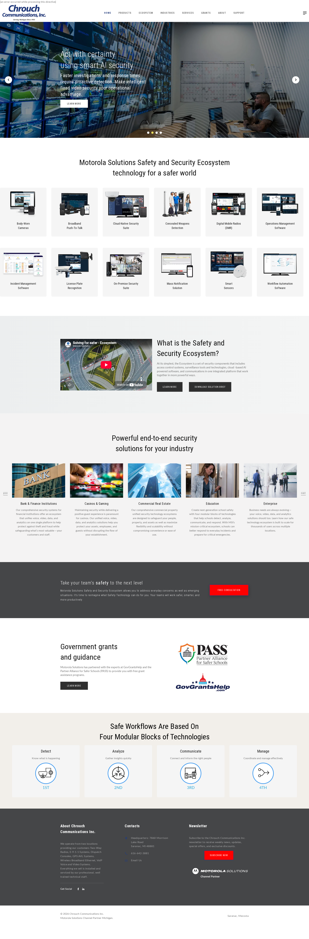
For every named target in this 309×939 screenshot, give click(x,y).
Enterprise (270, 504)
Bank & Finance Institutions (38, 504)
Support (239, 13)
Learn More (74, 104)
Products (125, 13)
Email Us (136, 860)
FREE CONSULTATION (229, 590)
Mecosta (243, 916)
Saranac (232, 916)
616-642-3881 (140, 853)
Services (188, 13)
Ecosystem (146, 13)
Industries (167, 13)
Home (107, 13)
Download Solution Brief (210, 387)
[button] (148, 133)
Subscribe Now (219, 855)
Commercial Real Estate (154, 504)
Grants (206, 13)
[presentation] (5, 493)
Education (212, 504)
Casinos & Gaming (96, 504)
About (222, 13)
